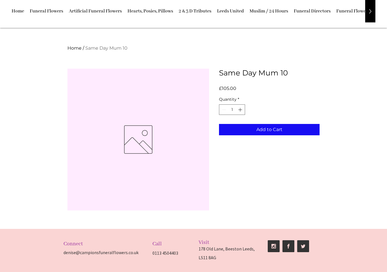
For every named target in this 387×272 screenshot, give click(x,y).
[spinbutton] (232, 110)
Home (74, 48)
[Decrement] (223, 110)
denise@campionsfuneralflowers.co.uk (101, 252)
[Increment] (240, 110)
